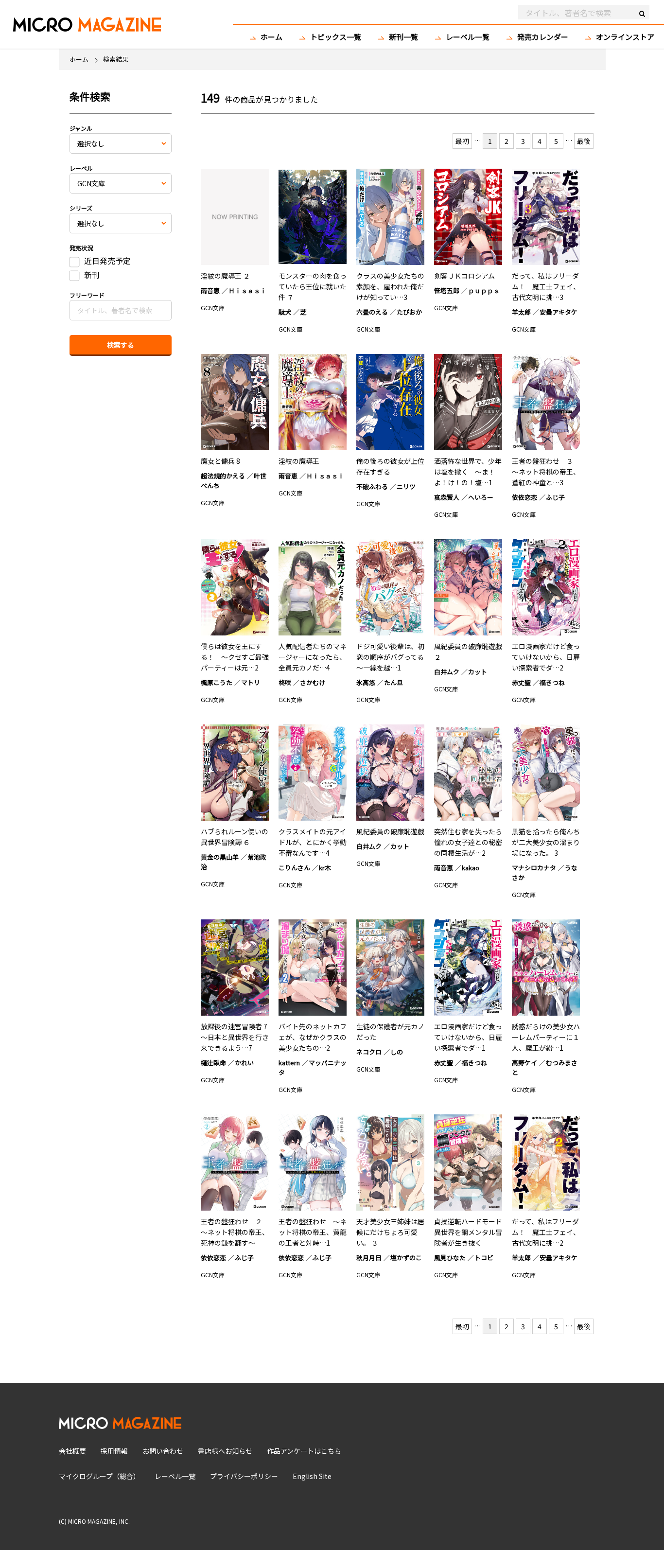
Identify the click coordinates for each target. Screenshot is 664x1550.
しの (396, 1052)
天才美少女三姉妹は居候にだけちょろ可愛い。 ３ (390, 1232)
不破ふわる (372, 486)
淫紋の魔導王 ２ (225, 276)
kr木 (325, 867)
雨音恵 (210, 290)
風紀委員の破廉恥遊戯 (390, 831)
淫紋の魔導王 (299, 461)
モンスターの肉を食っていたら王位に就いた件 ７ (313, 286)
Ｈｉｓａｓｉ (247, 290)
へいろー (480, 497)
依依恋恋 (524, 497)
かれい (244, 1062)
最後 (584, 141)
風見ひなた (450, 1257)
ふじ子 (555, 497)
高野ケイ (524, 1062)
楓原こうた (216, 682)
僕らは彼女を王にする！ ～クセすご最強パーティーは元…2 (235, 656)
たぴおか (409, 312)
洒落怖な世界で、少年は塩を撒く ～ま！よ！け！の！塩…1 (468, 471)
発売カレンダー (542, 37)
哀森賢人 (446, 497)
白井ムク (446, 671)
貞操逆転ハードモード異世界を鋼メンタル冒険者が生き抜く (468, 1232)
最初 (462, 141)
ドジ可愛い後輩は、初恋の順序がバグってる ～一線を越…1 (393, 656)
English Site (312, 1476)
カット (477, 671)
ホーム (271, 37)
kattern (289, 1062)
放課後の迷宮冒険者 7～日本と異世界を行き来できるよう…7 (235, 1037)
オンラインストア (625, 37)
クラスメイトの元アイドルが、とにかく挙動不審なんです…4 (313, 842)
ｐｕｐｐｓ (484, 290)
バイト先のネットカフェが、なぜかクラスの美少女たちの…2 (313, 1037)
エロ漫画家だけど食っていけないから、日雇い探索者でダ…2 (546, 656)
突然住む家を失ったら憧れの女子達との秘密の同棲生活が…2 (468, 842)
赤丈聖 (521, 682)
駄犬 (285, 312)
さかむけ (312, 682)
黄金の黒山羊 (220, 857)
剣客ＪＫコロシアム (464, 276)
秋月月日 (369, 1257)
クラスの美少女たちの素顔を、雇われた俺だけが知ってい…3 (390, 286)
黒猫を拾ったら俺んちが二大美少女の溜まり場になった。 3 (546, 842)
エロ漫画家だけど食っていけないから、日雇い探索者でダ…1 (468, 1037)
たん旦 (393, 682)
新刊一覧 (403, 37)
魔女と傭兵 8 (220, 461)
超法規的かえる (223, 475)
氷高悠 (365, 682)
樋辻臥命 (213, 1062)
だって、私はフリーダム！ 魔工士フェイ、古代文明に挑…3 (546, 286)
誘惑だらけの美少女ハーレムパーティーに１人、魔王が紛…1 (546, 1037)
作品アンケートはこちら (304, 1451)
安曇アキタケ (558, 312)
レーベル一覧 (467, 37)
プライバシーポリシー (244, 1476)
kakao (470, 867)
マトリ (250, 682)
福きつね (552, 682)
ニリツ (406, 486)
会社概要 (72, 1451)
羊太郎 (521, 312)
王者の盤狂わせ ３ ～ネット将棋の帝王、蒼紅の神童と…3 (546, 471)
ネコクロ (369, 1052)
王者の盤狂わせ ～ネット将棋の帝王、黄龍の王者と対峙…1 (313, 1232)
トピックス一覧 (335, 37)
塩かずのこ (406, 1257)
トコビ (483, 1257)
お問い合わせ (162, 1451)
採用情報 (114, 1451)
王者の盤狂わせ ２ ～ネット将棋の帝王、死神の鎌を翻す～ (235, 1232)
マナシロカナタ (534, 867)
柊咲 (285, 682)
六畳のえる (372, 312)
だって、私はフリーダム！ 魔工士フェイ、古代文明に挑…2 (546, 1232)
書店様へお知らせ (225, 1451)
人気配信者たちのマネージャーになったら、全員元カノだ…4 (313, 656)
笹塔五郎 (446, 290)
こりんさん (294, 867)
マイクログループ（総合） (99, 1476)
